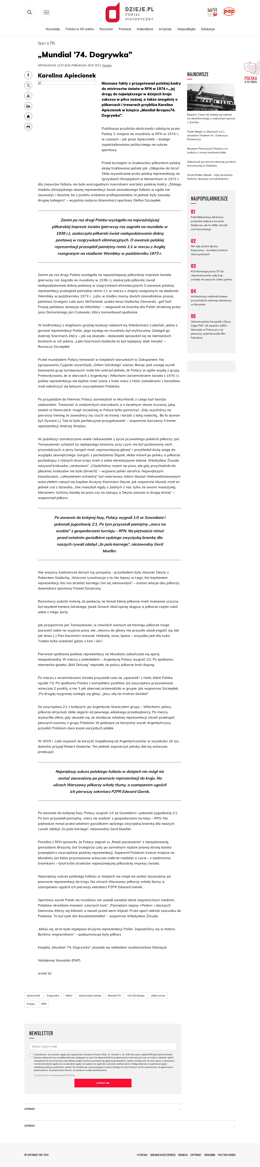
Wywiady (52, 29)
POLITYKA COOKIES (227, 1155)
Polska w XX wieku (80, 29)
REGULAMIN (209, 1155)
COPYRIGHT (196, 1155)
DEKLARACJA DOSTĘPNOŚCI (162, 1155)
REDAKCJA (182, 1155)
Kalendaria (145, 29)
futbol (69, 995)
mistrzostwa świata (90, 995)
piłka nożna (158, 995)
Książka (107, 65)
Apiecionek (33, 995)
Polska (31, 1003)
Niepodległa (186, 29)
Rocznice (106, 29)
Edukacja (208, 29)
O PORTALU (142, 1155)
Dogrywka (53, 995)
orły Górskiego (136, 995)
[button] (180, 1110)
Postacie (125, 29)
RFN (43, 1003)
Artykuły (165, 29)
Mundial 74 (114, 995)
